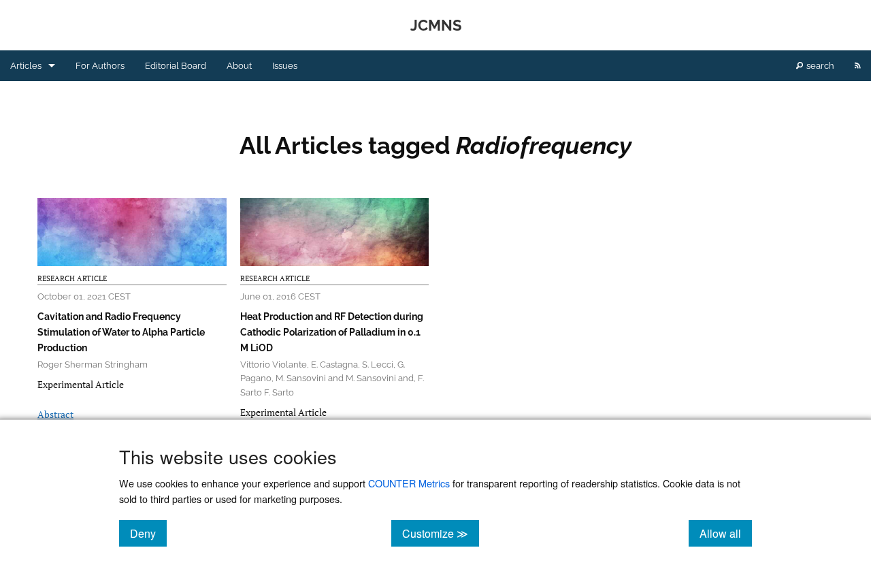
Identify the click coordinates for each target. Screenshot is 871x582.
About (239, 66)
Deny (148, 533)
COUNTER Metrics (409, 483)
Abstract (55, 414)
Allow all (726, 533)
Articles (26, 66)
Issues (284, 66)
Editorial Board (175, 66)
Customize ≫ (440, 533)
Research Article (72, 278)
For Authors (100, 66)
